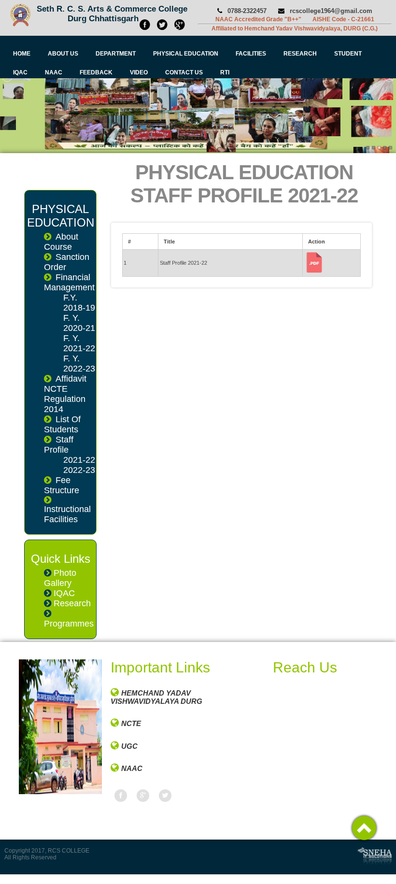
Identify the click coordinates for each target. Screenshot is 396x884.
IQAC (20, 72)
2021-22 (79, 460)
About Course (61, 242)
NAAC (53, 72)
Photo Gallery (60, 578)
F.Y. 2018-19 (79, 303)
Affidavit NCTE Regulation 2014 (65, 394)
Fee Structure (61, 485)
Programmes (69, 623)
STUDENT (348, 53)
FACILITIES (251, 53)
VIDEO (139, 72)
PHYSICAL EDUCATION (185, 53)
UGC (129, 746)
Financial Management (69, 282)
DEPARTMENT (116, 53)
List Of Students (62, 424)
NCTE (131, 723)
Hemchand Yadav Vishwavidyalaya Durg (156, 697)
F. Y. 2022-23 (79, 363)
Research (72, 603)
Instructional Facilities (67, 514)
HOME (21, 53)
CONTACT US (184, 72)
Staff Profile (58, 445)
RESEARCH (300, 53)
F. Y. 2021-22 (79, 343)
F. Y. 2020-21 (79, 323)
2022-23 (79, 470)
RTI (224, 72)
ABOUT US (63, 53)
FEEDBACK (96, 72)
